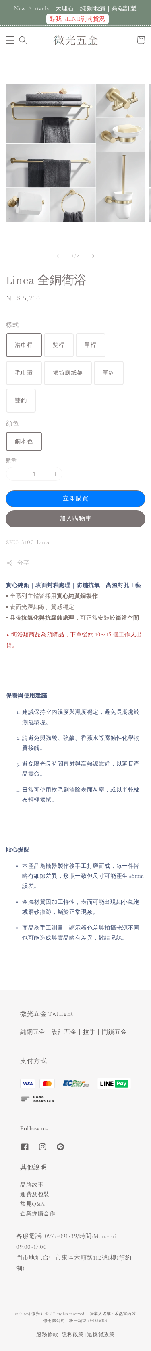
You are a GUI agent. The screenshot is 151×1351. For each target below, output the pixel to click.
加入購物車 (76, 518)
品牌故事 (31, 1184)
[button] (10, 40)
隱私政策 (73, 1334)
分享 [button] (23, 562)
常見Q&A (32, 1204)
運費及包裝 (35, 1194)
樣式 (12, 324)
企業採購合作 (38, 1213)
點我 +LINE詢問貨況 (77, 18)
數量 (11, 460)
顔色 (12, 423)
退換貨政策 (101, 1334)
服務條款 (47, 1334)
